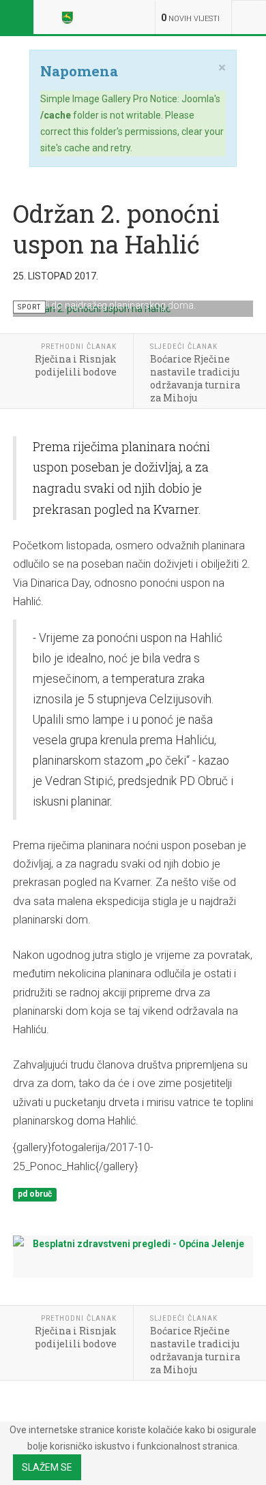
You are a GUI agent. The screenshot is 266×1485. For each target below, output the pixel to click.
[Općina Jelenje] (69, 17)
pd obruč (35, 1194)
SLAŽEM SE (47, 1467)
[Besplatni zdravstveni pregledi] (133, 1253)
